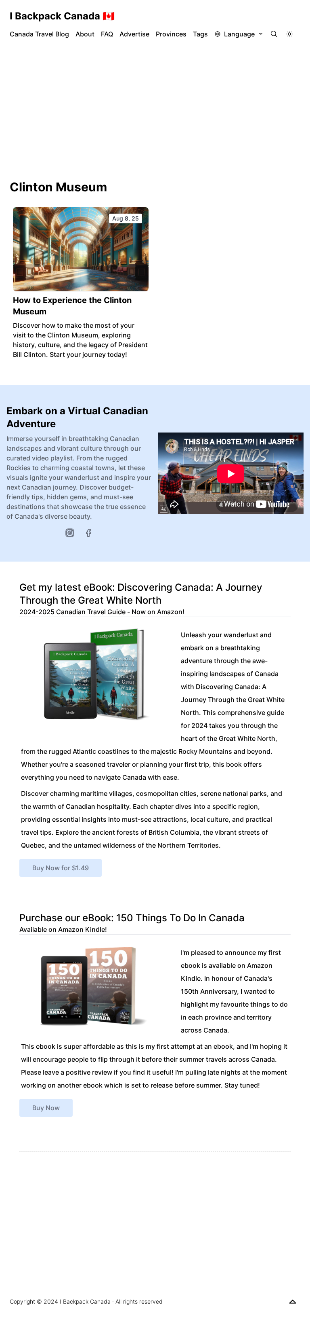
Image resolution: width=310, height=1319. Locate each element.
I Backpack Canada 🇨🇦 (62, 16)
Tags (200, 34)
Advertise (134, 34)
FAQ (107, 34)
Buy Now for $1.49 (60, 868)
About (84, 34)
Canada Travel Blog (39, 34)
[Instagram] (70, 533)
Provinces (171, 34)
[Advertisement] (155, 109)
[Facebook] (88, 533)
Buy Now (46, 1108)
